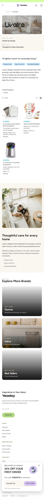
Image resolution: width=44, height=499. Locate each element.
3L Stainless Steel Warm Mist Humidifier (11, 125)
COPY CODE (30, 483)
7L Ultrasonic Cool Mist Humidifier (11, 164)
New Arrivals (6, 433)
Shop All (5, 427)
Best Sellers (6, 430)
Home (8, 12)
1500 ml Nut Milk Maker (32, 124)
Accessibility (22, 496)
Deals (4, 437)
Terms (12, 496)
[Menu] (2, 5)
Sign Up (8, 415)
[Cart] (41, 5)
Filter (6, 98)
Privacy (5, 496)
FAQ (3, 461)
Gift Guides (6, 452)
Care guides (6, 449)
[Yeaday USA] (8, 396)
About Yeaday (6, 446)
